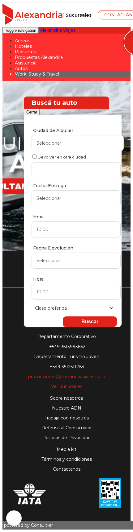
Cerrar (31, 112)
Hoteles (23, 46)
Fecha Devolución (53, 248)
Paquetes (25, 52)
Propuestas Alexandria (39, 57)
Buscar (89, 321)
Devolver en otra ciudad (61, 157)
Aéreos (22, 40)
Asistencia (25, 63)
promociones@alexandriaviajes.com (66, 376)
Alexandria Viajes (57, 30)
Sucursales (78, 15)
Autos (21, 68)
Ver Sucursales (66, 386)
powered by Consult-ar (28, 525)
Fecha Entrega (49, 185)
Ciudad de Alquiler (53, 130)
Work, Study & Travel (37, 74)
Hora (38, 217)
